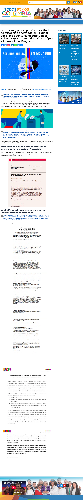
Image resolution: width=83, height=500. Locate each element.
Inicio (2, 25)
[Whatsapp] (15, 45)
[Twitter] (5, 45)
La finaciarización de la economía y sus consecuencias (63, 78)
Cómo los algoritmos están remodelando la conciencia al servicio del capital (75, 79)
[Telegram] (18, 45)
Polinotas (6, 25)
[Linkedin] (12, 45)
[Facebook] (2, 45)
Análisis (62, 30)
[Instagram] (8, 45)
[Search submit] (68, 2)
